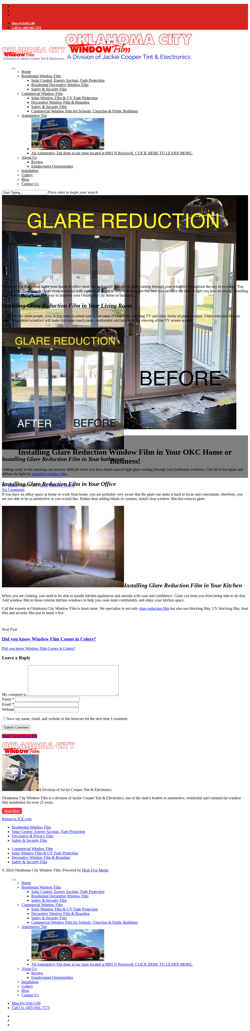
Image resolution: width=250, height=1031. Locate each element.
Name (8, 699)
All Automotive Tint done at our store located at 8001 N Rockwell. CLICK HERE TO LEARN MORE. (112, 153)
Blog (25, 179)
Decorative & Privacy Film (32, 836)
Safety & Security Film (49, 89)
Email (8, 704)
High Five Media (95, 870)
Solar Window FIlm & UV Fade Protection (64, 98)
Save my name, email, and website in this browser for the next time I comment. (67, 719)
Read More (12, 811)
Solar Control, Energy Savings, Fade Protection (67, 80)
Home (26, 72)
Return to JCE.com (16, 819)
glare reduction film (154, 608)
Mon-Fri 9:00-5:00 (23, 23)
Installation (29, 171)
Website (8, 709)
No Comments (13, 490)
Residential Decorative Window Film (59, 85)
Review (37, 162)
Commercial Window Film (41, 93)
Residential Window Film (41, 76)
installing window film (49, 474)
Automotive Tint (34, 115)
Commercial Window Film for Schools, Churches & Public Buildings (84, 111)
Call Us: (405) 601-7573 (26, 28)
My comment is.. (15, 694)
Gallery (27, 175)
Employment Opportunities (52, 166)
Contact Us (30, 184)
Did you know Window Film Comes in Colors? (38, 648)
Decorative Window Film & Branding (60, 102)
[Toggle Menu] (14, 68)
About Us (29, 157)
